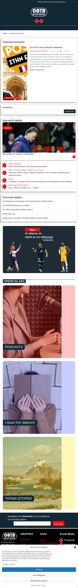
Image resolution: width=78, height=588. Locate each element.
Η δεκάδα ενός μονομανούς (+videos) (17, 205)
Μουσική (20, 185)
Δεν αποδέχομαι (39, 575)
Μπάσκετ (23, 544)
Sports (7, 128)
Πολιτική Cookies (36, 585)
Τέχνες (41, 170)
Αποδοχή (39, 570)
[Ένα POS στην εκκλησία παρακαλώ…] (15, 58)
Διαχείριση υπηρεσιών (9, 564)
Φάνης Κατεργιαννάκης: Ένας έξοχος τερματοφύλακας (27, 166)
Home (5, 33)
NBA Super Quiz (60, 2)
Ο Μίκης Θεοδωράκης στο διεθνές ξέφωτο (18, 209)
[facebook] (37, 21)
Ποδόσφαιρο (25, 539)
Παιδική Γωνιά (33, 170)
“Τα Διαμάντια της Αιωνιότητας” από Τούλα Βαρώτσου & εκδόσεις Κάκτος (28, 201)
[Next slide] (75, 2)
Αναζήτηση (7, 107)
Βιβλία (10, 170)
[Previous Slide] (72, 2)
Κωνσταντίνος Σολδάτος (38, 51)
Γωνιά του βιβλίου (20, 170)
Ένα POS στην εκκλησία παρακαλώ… (47, 47)
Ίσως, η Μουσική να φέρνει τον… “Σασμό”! (23, 188)
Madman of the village (12, 98)
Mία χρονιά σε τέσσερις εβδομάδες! (18, 154)
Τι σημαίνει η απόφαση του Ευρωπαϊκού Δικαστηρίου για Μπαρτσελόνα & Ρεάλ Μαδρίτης (40, 181)
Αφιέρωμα (17, 164)
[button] (75, 547)
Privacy (44, 585)
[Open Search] (76, 28)
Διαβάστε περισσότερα (37, 70)
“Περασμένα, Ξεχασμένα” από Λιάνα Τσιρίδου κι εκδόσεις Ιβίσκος (26, 218)
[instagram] (41, 21)
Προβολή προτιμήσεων (39, 581)
